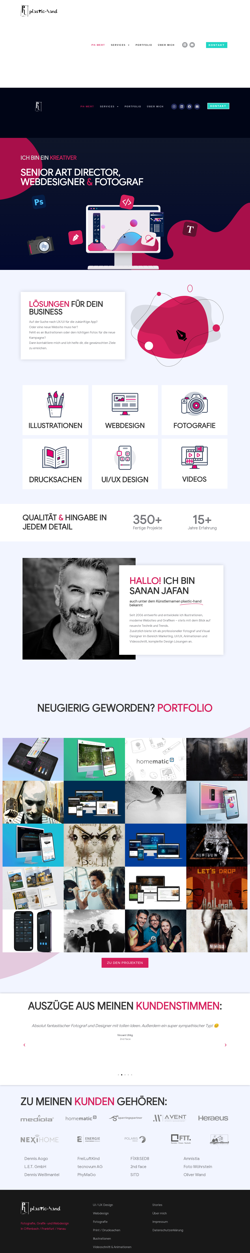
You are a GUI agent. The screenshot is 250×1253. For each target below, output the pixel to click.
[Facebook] (189, 106)
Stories (157, 1205)
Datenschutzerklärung (167, 1230)
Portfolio (144, 45)
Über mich (166, 45)
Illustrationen (102, 1239)
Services (118, 45)
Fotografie (100, 1222)
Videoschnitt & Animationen (112, 1247)
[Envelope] (192, 45)
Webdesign (101, 1213)
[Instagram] (174, 106)
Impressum (160, 1222)
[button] (24, 1045)
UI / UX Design (103, 1205)
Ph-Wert (98, 45)
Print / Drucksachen (106, 1230)
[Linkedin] (185, 45)
